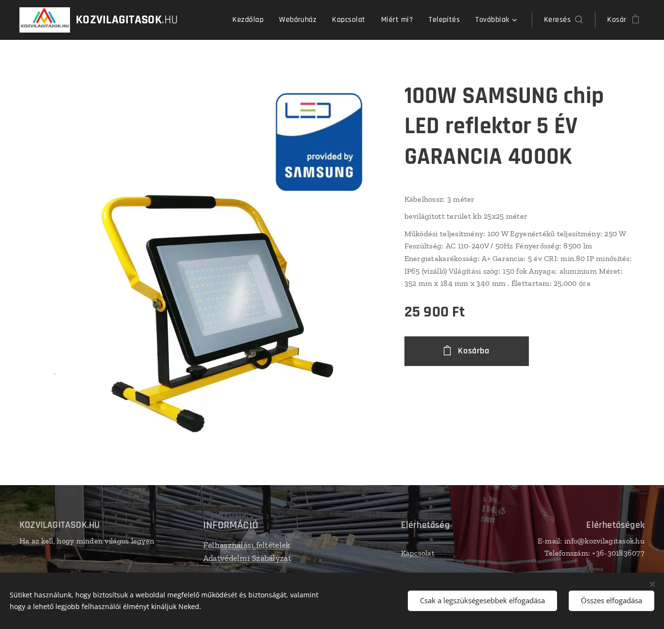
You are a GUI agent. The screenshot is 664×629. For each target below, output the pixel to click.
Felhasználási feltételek (246, 545)
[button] (563, 20)
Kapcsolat (418, 553)
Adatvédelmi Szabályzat (247, 558)
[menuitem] (250, 20)
